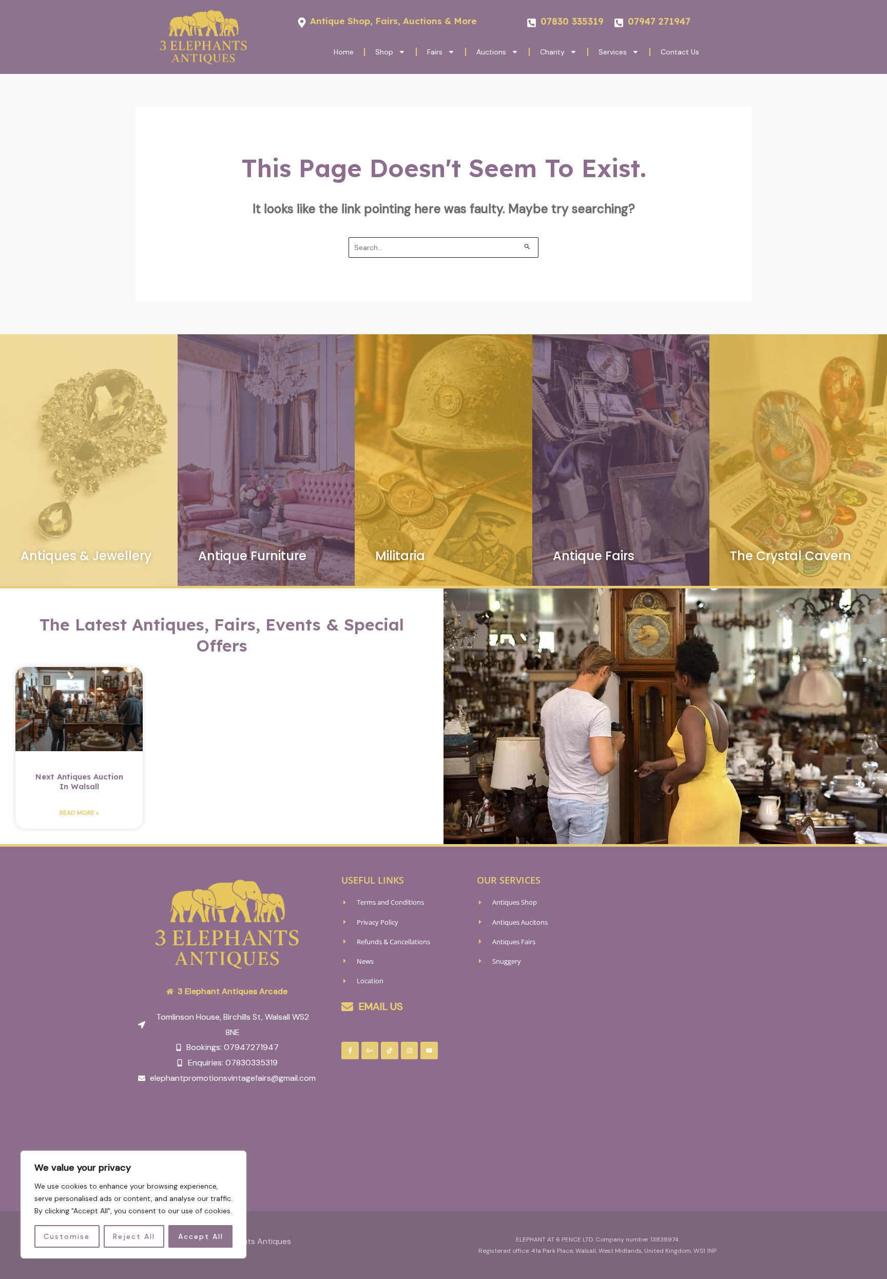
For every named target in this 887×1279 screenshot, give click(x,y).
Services (613, 51)
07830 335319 (572, 21)
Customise (67, 1236)
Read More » (79, 813)
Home (344, 51)
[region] (133, 1204)
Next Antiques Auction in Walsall (79, 782)
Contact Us (680, 51)
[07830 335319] (531, 23)
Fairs (434, 51)
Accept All (200, 1236)
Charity (552, 51)
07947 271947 (659, 21)
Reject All (134, 1236)
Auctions (491, 51)
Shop (384, 51)
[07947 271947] (619, 23)
